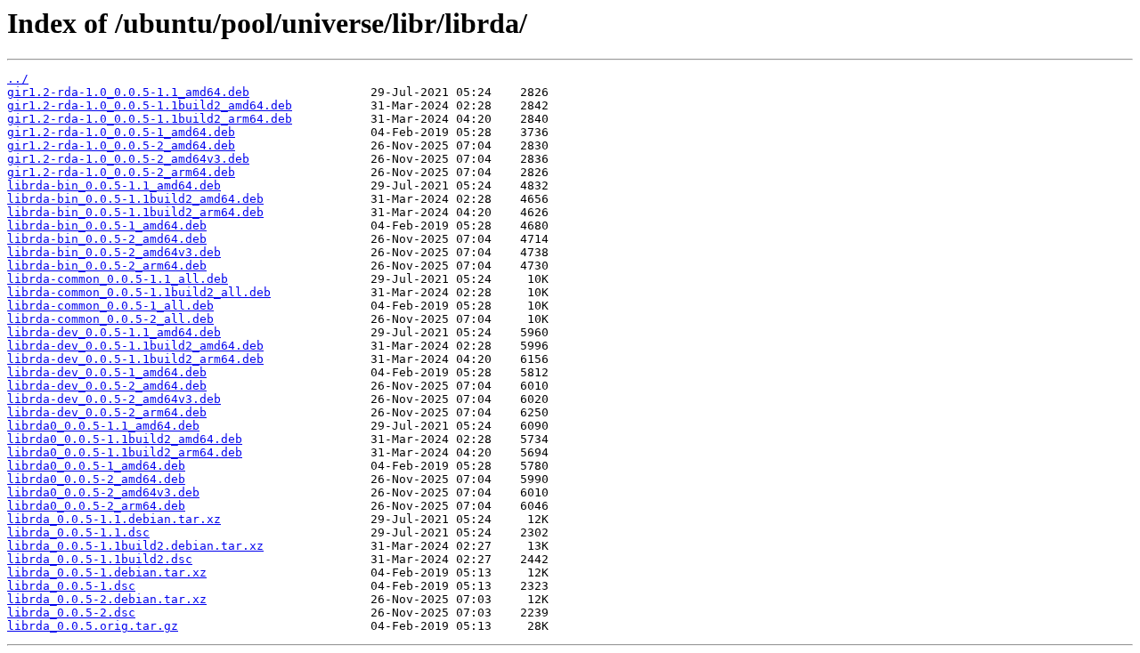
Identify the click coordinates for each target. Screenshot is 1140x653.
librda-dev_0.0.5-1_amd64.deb (107, 372)
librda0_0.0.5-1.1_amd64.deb (103, 425)
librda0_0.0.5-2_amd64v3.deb (103, 492)
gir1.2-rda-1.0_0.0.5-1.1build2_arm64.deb (149, 118)
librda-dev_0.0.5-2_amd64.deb (107, 385)
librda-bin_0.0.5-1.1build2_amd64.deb (135, 199)
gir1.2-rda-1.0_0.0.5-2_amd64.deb (121, 145)
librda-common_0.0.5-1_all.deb (110, 305)
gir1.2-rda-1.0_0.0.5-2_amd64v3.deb (128, 158)
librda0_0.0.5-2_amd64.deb (96, 479)
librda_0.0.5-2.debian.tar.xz (107, 599)
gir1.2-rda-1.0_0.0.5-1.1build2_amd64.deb (149, 105)
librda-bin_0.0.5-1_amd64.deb (107, 225)
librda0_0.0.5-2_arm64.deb (96, 505)
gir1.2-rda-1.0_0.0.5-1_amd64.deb (121, 132)
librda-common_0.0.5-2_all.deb (110, 319)
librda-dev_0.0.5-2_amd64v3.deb (114, 399)
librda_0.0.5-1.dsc (71, 586)
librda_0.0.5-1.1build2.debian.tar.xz (135, 545)
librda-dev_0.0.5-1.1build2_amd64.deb (135, 345)
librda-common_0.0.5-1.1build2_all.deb (139, 292)
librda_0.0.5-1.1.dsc (78, 532)
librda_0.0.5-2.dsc (71, 612)
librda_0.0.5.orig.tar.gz (92, 626)
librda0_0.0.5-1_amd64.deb (96, 465)
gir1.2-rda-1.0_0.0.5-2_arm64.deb (121, 172)
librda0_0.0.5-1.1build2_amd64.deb (124, 439)
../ (17, 78)
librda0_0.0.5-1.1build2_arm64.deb (124, 452)
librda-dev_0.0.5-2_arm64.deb (107, 412)
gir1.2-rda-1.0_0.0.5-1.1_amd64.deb (128, 92)
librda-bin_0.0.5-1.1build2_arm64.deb (135, 212)
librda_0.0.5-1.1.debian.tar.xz (114, 519)
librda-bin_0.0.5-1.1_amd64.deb (114, 185)
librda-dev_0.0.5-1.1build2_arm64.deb (135, 359)
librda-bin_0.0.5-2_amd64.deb (107, 239)
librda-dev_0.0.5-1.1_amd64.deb (114, 332)
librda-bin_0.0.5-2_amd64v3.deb (114, 252)
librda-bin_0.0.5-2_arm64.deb (107, 265)
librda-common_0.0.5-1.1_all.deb (117, 279)
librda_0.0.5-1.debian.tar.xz (107, 572)
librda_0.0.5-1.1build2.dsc (99, 559)
